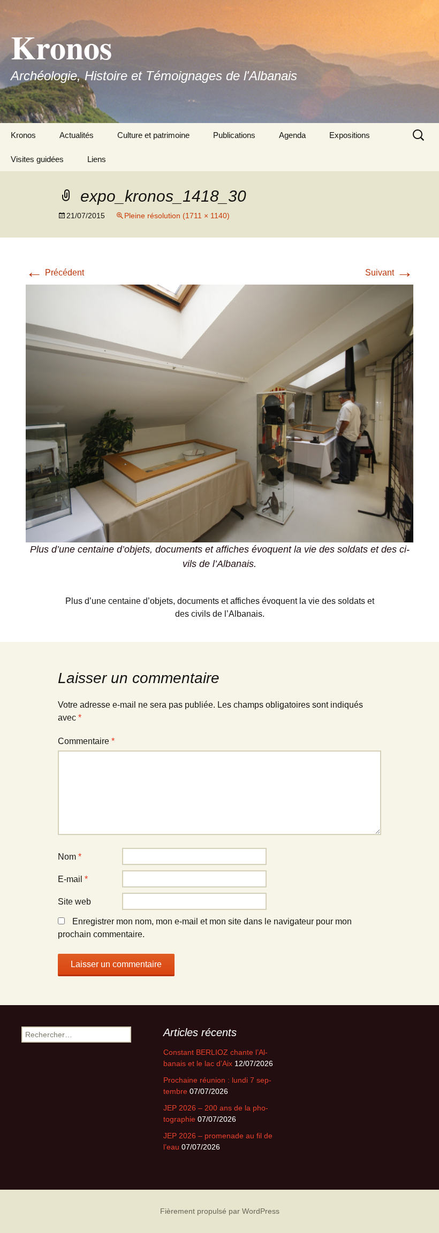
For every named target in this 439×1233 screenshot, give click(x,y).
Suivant (389, 272)
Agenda (292, 135)
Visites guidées (37, 159)
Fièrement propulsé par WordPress (219, 1211)
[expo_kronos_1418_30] (219, 412)
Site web (74, 901)
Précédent (55, 272)
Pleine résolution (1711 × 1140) (177, 215)
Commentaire (86, 741)
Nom (69, 856)
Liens (96, 159)
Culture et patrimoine (153, 135)
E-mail (73, 879)
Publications (234, 135)
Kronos (23, 135)
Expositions (349, 135)
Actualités (76, 135)
